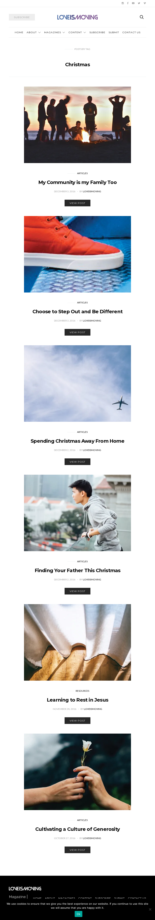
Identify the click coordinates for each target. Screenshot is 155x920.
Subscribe (97, 32)
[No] (150, 909)
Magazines (52, 32)
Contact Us (131, 32)
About (32, 32)
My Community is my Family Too (77, 182)
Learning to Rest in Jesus (77, 700)
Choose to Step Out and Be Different (77, 311)
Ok (78, 914)
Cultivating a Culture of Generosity (77, 829)
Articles (82, 173)
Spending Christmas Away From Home (77, 441)
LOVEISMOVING (92, 191)
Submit (114, 32)
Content (75, 32)
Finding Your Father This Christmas (77, 570)
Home (19, 32)
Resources (82, 690)
